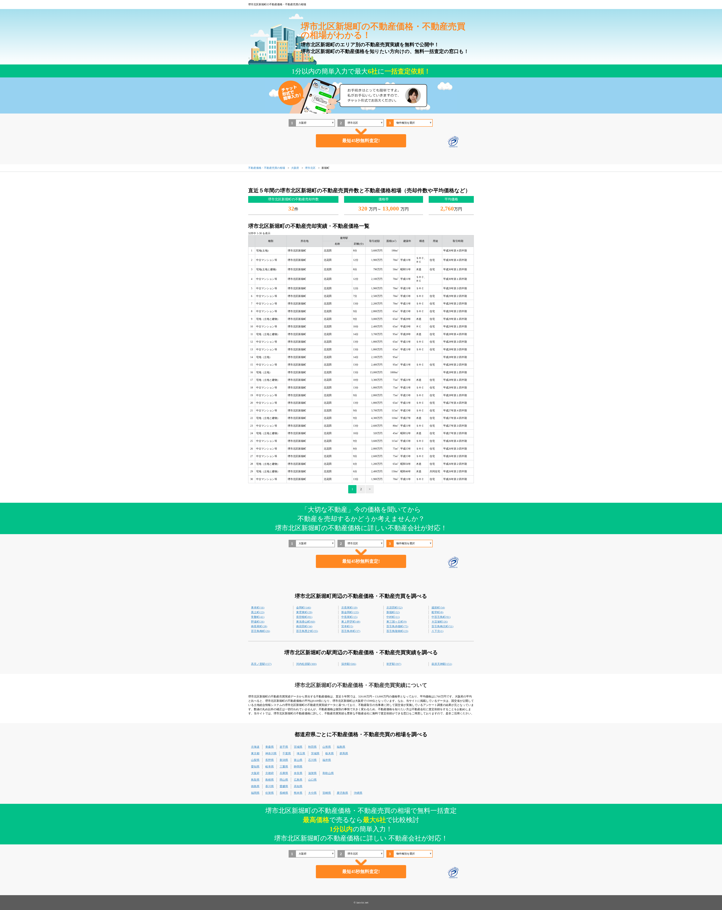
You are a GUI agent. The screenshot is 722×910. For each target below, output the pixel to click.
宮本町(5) (347, 626)
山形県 (326, 746)
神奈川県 (271, 753)
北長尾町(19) (349, 607)
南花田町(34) (304, 626)
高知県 (298, 786)
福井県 (326, 760)
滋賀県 (312, 773)
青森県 (269, 746)
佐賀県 (269, 792)
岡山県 (284, 779)
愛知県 (255, 766)
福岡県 (255, 792)
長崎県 (284, 792)
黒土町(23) (257, 612)
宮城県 (298, 746)
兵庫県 (284, 773)
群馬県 (344, 753)
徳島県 (255, 786)
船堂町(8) (437, 612)
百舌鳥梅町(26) (260, 631)
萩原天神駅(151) (442, 663)
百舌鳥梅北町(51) (442, 626)
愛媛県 (284, 786)
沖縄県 (358, 792)
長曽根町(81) (304, 617)
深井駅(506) (348, 663)
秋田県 (312, 746)
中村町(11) (393, 617)
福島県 (341, 746)
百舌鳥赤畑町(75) (397, 626)
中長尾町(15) (349, 617)
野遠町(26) (257, 621)
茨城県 (315, 753)
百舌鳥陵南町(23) (397, 631)
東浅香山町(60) (305, 621)
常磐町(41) (257, 617)
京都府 (269, 773)
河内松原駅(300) (306, 663)
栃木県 (329, 753)
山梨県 (255, 760)
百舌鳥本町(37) (350, 631)
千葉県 (286, 753)
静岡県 (298, 766)
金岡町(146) (303, 607)
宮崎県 (326, 792)
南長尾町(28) (259, 626)
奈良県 (298, 773)
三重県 (284, 766)
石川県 (312, 760)
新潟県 (284, 760)
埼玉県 (301, 753)
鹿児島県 (342, 792)
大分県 (312, 792)
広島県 (298, 779)
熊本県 (298, 792)
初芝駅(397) (393, 663)
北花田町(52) (394, 607)
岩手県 (284, 746)
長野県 (269, 760)
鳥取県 (255, 779)
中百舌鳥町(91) (441, 617)
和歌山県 (328, 773)
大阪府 (255, 773)
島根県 (269, 779)
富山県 (298, 760)
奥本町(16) (257, 607)
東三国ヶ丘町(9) (396, 621)
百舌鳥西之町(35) (307, 631)
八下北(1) (437, 631)
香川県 (269, 786)
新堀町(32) (393, 612)
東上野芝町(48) (350, 621)
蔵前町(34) (438, 607)
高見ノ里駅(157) (261, 663)
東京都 (255, 753)
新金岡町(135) (350, 612)
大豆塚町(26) (440, 621)
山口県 (312, 779)
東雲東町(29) (304, 612)
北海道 (255, 746)
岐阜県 (269, 766)
